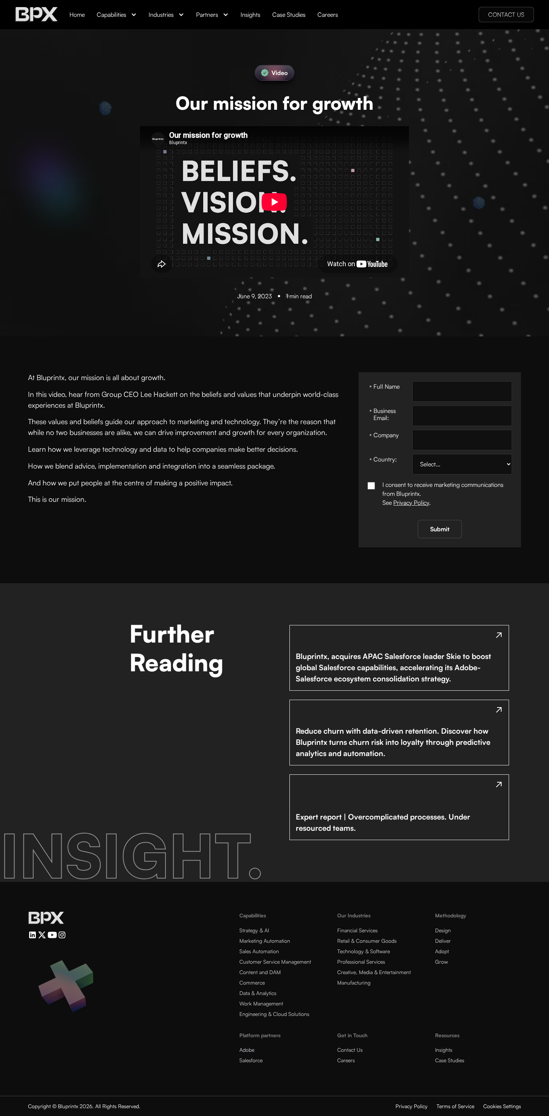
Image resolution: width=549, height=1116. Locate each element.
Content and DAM (260, 972)
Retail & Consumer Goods (367, 941)
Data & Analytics (257, 993)
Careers (327, 14)
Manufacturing (353, 982)
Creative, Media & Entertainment (374, 972)
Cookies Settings (502, 1106)
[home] (36, 14)
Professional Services (361, 961)
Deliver (443, 941)
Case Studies (288, 14)
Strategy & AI (254, 930)
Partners (207, 14)
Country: (383, 460)
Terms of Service (455, 1106)
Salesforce (251, 1060)
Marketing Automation (264, 941)
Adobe (246, 1050)
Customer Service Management (275, 961)
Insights (250, 14)
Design (443, 930)
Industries (161, 14)
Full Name (384, 387)
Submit (439, 529)
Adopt (442, 951)
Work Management (261, 1003)
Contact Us (350, 1050)
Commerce (252, 982)
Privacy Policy (411, 502)
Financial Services (357, 930)
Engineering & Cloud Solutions (274, 1014)
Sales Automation (259, 951)
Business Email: (382, 414)
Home (77, 14)
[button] (117, 14)
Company (384, 435)
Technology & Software (363, 951)
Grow (441, 961)
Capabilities (111, 14)
